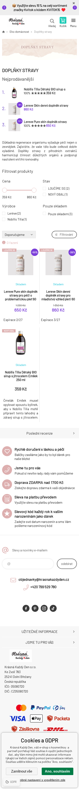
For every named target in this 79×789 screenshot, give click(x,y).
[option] (39, 50)
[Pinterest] (35, 608)
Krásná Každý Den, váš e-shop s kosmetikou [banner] (16, 22)
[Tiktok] (53, 608)
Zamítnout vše (21, 771)
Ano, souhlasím (57, 771)
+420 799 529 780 (43, 587)
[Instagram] (44, 608)
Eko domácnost (19, 31)
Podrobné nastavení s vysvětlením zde (39, 780)
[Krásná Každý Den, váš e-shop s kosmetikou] (3, 31)
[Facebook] (26, 608)
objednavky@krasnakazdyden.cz (44, 579)
